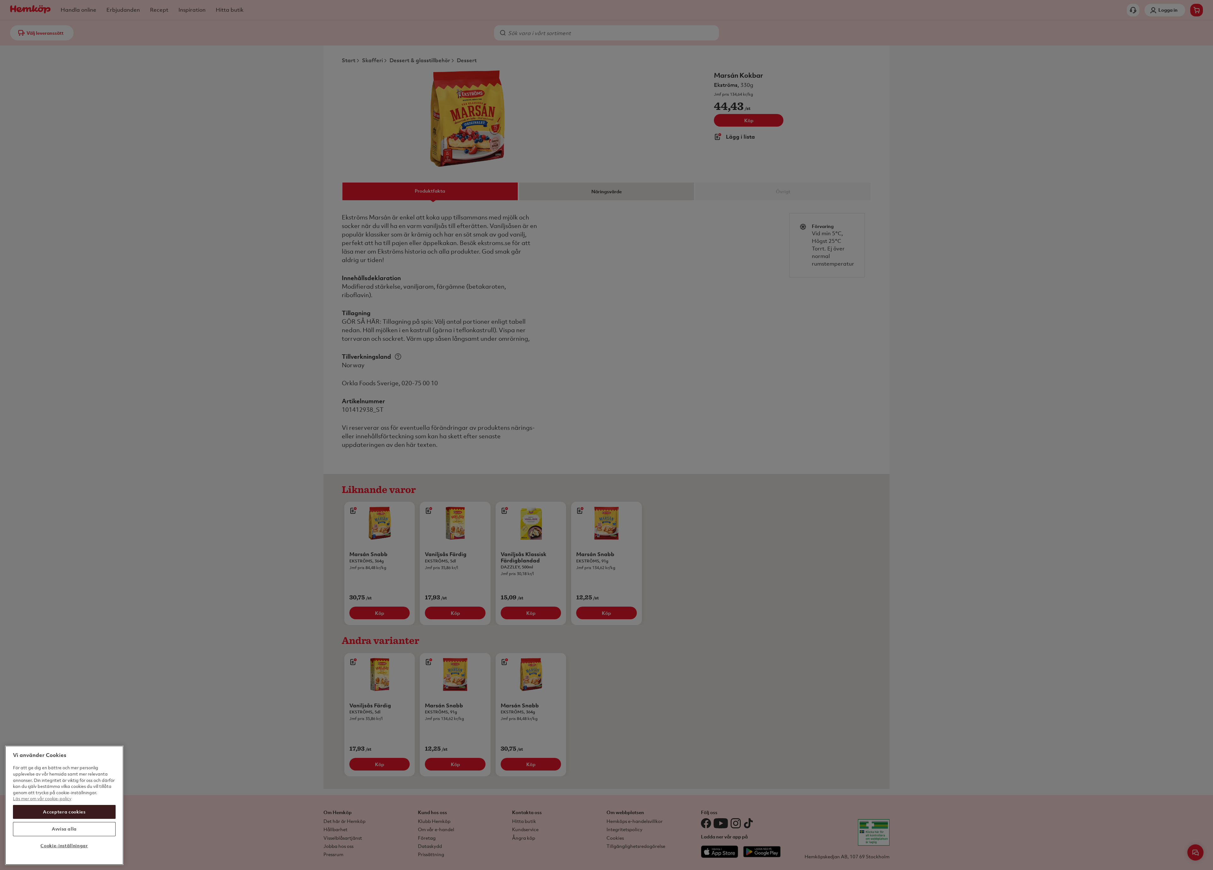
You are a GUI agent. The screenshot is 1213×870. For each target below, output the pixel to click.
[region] (64, 805)
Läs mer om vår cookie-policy (42, 798)
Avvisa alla (64, 829)
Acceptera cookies (64, 812)
